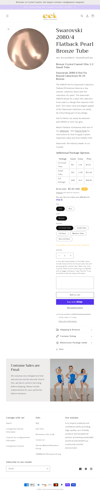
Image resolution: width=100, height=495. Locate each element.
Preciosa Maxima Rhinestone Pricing (47, 447)
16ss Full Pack (64, 239)
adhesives (64, 131)
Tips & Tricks (81, 131)
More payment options (75, 308)
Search (9, 423)
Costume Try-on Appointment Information (18, 439)
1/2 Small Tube (65, 228)
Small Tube (81, 228)
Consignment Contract (15, 446)
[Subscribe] (47, 469)
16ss (70, 209)
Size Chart (40, 429)
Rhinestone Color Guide (45, 434)
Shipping (59, 192)
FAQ (37, 423)
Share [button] (61, 349)
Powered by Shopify (57, 489)
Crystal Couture (46, 489)
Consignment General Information (14, 430)
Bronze (62, 218)
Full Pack (62, 234)
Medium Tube (78, 234)
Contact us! (40, 440)
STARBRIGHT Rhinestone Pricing (48, 454)
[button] (7, 16)
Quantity (59, 250)
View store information (68, 321)
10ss (60, 209)
